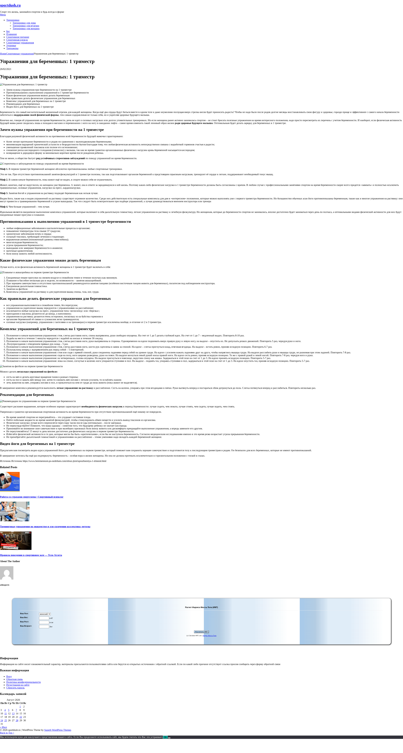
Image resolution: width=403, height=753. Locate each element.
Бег (8, 31)
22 (21, 717)
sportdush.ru (10, 5)
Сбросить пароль (15, 687)
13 (13, 713)
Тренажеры (12, 48)
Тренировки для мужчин (26, 25)
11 (5, 713)
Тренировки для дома (24, 23)
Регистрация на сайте (17, 685)
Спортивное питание (17, 37)
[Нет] (169, 737)
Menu (3, 14)
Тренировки (12, 20)
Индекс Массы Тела (209, 635)
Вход (9, 676)
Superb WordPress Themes (57, 730)
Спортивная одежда (17, 39)
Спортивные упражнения (20, 42)
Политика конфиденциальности (23, 682)
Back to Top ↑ (7, 732)
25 (5, 720)
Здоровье (11, 45)
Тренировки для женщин (26, 28)
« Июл (3, 727)
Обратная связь (14, 679)
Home (3, 53)
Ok (165, 737)
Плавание (11, 34)
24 (1, 720)
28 (17, 720)
